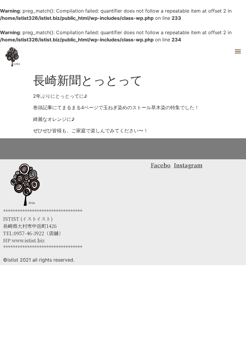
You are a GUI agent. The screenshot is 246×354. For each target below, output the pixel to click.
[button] (238, 51)
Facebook (164, 165)
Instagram (188, 165)
